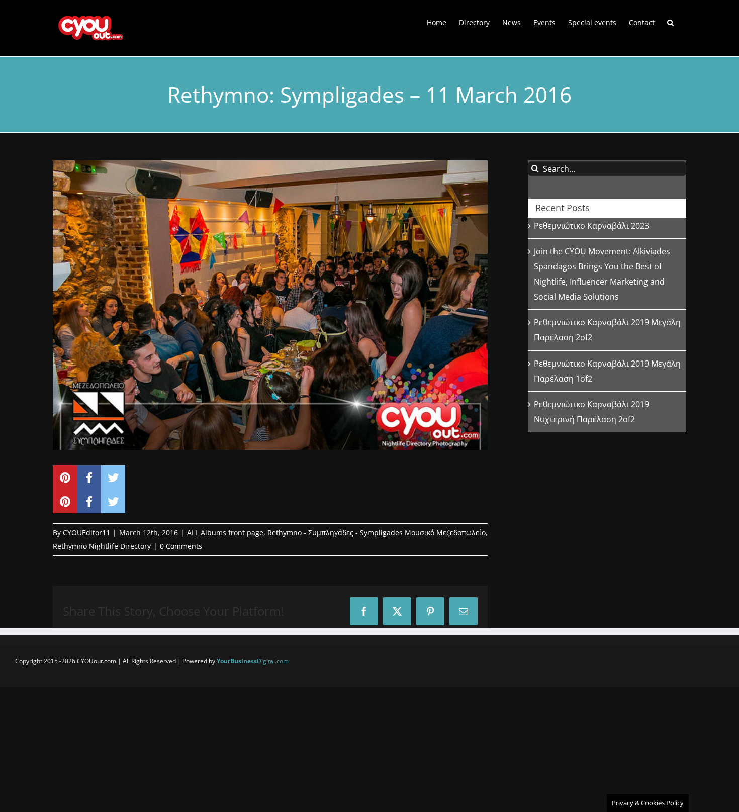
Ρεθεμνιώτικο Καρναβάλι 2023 (591, 225)
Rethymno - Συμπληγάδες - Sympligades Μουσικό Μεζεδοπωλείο (376, 532)
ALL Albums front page (225, 532)
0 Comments (181, 546)
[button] (670, 21)
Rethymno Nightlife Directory (102, 546)
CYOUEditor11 (86, 532)
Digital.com (253, 661)
